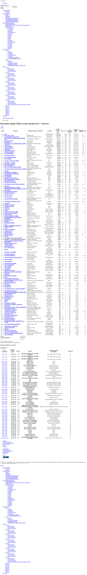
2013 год (7, 106)
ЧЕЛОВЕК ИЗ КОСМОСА (10, 290)
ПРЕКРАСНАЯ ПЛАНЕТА (10, 243)
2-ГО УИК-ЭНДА (12, 55)
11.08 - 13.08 (4, 387)
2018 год (7, 86)
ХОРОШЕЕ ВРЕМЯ (9, 206)
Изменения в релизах (7, 451)
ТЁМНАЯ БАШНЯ (9, 152)
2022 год (7, 67)
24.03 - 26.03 (4, 420)
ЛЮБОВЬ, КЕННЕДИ (9, 319)
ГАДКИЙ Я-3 (7, 149)
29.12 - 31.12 (4, 354)
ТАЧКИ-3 (6, 171)
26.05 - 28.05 (4, 406)
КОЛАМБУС (7, 190)
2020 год (7, 77)
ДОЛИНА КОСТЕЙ (9, 296)
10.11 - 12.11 (4, 367)
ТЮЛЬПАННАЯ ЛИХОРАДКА (11, 173)
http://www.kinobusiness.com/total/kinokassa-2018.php (19, 104)
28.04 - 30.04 (4, 413)
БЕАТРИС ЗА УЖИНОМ (10, 252)
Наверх (2, 465)
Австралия (10, 28)
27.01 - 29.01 (4, 431)
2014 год (7, 105)
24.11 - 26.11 (4, 364)
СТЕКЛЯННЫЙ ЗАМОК (10, 157)
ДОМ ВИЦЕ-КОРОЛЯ (9, 180)
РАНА (5, 301)
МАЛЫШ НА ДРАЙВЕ (9, 164)
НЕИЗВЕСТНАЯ (8, 235)
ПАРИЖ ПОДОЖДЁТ (9, 327)
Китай (9, 36)
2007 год (7, 113)
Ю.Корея (10, 47)
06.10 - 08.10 (4, 374)
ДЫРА (5, 277)
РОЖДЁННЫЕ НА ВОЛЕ (10, 275)
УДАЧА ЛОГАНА (8, 146)
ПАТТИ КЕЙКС (8, 196)
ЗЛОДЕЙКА (7, 269)
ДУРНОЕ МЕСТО (8, 314)
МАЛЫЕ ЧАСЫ (8, 231)
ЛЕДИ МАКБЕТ (8, 261)
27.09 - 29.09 (4, 376)
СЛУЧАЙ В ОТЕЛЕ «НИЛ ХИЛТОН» (13, 238)
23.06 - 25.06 (4, 399)
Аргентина (10, 29)
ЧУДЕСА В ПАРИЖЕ (9, 229)
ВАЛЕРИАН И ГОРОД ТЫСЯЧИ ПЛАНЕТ (14, 184)
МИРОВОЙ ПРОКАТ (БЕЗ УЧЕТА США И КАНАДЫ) (18, 25)
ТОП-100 (10, 56)
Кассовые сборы (6, 13)
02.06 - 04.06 (4, 404)
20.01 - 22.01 (4, 433)
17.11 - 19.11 (4, 365)
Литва (9, 39)
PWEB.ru (27, 463)
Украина (10, 43)
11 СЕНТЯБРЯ (7, 176)
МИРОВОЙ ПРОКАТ (10, 24)
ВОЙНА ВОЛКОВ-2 (9, 233)
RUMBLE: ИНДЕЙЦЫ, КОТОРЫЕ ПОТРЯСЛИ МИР (12, 226)
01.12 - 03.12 (4, 362)
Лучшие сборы (6, 49)
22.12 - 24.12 (4, 356)
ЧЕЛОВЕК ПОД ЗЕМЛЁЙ (10, 309)
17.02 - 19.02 (4, 427)
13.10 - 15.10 (4, 372)
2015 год (7, 99)
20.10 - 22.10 (4, 371)
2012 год (7, 108)
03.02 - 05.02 (4, 430)
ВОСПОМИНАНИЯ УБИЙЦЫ (11, 216)
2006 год (7, 114)
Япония (10, 48)
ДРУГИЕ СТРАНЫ (10, 27)
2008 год (7, 112)
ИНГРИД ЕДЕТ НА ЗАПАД (10, 178)
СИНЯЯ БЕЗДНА (8, 194)
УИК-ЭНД (8, 17)
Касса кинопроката (7, 442)
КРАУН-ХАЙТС (8, 214)
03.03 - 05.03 (4, 424)
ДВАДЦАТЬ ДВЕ (8, 220)
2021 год (7, 72)
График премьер (6, 10)
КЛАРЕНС (7, 284)
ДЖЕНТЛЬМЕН (8, 259)
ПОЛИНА (6, 221)
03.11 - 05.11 (4, 368)
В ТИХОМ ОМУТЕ (8, 316)
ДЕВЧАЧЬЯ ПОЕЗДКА (9, 150)
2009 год (7, 111)
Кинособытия (6, 452)
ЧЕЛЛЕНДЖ (7, 285)
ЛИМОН (6, 329)
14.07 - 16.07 (4, 393)
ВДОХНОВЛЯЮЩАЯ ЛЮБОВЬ (12, 179)
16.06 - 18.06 (4, 401)
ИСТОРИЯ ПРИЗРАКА (9, 255)
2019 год (7, 81)
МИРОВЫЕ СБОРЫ (12, 64)
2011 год (7, 109)
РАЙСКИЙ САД (8, 297)
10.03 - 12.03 (4, 423)
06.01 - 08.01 (4, 435)
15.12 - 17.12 (4, 359)
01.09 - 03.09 (4, 382)
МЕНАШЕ (6, 186)
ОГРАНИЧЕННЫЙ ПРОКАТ (12, 20)
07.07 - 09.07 (4, 395)
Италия (9, 35)
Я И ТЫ (6, 236)
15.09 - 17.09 (4, 379)
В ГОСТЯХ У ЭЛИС (9, 135)
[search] (15, 6)
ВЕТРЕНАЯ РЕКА (8, 140)
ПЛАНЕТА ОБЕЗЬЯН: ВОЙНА (11, 160)
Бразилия (10, 31)
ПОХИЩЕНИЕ (8, 175)
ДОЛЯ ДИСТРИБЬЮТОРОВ (12, 21)
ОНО (5, 134)
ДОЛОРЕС (6, 207)
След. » (2, 127)
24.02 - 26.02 (4, 426)
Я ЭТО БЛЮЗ (7, 267)
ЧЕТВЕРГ (8, 16)
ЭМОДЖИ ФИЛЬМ (9, 147)
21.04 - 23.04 (4, 414)
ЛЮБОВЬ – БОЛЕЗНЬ (9, 162)
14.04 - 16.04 (4, 416)
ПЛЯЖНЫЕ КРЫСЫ (9, 192)
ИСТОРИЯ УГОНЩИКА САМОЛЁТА (13, 304)
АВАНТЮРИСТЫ (8, 246)
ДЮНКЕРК (7, 145)
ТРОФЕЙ (6, 274)
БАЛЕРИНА (7, 142)
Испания (10, 34)
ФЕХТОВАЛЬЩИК (9, 264)
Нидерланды (11, 41)
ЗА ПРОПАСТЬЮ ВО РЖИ (10, 213)
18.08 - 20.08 (4, 385)
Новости (5, 116)
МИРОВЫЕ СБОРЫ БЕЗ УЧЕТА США (16, 65)
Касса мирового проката (8, 22)
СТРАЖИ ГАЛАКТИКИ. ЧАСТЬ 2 (12, 201)
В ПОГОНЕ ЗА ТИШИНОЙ (10, 315)
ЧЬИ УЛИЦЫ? (7, 266)
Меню (2, 8)
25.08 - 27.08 (4, 383)
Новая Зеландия (11, 42)
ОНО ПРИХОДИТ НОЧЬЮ (10, 191)
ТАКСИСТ (7, 209)
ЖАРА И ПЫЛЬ (8, 294)
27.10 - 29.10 (4, 369)
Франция (10, 44)
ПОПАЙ (6, 300)
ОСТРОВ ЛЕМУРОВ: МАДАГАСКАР (13, 257)
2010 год (7, 110)
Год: (1, 348)
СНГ (7, 50)
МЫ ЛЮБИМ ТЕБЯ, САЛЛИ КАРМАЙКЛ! (14, 288)
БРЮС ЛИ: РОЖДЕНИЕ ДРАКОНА (12, 167)
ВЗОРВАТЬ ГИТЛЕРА (9, 270)
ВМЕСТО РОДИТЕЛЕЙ (10, 282)
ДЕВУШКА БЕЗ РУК (9, 318)
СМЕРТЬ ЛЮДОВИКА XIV (11, 331)
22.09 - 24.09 (4, 378)
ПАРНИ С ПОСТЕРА (9, 204)
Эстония (10, 45)
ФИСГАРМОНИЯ (8, 334)
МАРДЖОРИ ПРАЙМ (9, 222)
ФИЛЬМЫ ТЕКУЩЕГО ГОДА (12, 18)
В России (8, 11)
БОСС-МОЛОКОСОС (9, 247)
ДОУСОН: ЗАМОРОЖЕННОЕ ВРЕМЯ (13, 333)
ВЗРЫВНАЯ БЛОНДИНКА (10, 172)
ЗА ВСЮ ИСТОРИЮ (13, 63)
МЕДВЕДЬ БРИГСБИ (9, 254)
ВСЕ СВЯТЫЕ (7, 158)
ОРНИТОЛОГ (7, 298)
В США (7, 12)
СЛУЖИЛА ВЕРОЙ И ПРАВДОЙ (12, 324)
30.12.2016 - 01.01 (4, 437)
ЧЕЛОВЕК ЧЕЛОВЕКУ (10, 303)
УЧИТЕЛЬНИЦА (8, 244)
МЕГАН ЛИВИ (7, 232)
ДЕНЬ (7, 14)
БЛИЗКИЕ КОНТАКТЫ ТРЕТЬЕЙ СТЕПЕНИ (15, 169)
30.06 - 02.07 (4, 397)
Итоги (4, 66)
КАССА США (9, 26)
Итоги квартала (11, 70)
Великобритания (11, 32)
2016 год (7, 95)
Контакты (5, 3)
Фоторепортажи (6, 449)
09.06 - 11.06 (4, 402)
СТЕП (5, 228)
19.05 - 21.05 (4, 409)
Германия (10, 33)
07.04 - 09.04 (4, 417)
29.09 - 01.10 (4, 375)
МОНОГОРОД (7, 286)
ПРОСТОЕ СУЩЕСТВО (10, 312)
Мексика (10, 40)
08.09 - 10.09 (4, 381)
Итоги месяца (11, 68)
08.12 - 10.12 (4, 361)
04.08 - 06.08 (4, 389)
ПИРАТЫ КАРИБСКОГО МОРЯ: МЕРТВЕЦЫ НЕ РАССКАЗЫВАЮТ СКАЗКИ (15, 188)
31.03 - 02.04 (4, 419)
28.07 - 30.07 (4, 390)
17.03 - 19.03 (4, 421)
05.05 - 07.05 (4, 412)
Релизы (4, 440)
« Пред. (2, 126)
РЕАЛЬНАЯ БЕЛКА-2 (9, 155)
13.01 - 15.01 (4, 434)
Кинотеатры (5, 448)
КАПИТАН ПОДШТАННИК (11, 198)
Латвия (9, 37)
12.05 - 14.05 (4, 410)
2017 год (7, 90)
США (7, 59)
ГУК (5, 224)
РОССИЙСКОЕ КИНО (13, 57)
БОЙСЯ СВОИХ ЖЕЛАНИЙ (11, 211)
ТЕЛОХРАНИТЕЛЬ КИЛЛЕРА (11, 136)
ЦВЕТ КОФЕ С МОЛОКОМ (11, 326)
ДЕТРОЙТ (6, 203)
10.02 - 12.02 (4, 428)
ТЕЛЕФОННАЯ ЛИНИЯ (10, 263)
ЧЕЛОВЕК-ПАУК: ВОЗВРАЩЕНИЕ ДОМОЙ (15, 143)
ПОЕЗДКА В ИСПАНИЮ (10, 182)
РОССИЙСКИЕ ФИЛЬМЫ (12, 19)
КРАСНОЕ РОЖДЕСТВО (10, 330)
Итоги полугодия (12, 71)
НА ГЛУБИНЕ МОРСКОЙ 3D (11, 278)
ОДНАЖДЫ (7, 305)
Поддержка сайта (21, 463)
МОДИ (6, 210)
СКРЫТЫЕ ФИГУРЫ (9, 311)
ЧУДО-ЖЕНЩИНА (9, 153)
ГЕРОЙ (6, 249)
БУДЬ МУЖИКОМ (8, 165)
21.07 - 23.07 (4, 392)
